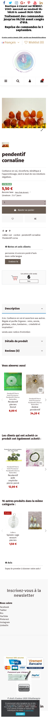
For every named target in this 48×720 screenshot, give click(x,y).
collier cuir (7, 235)
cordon (17, 235)
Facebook (4, 607)
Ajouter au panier (26, 210)
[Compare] (20, 381)
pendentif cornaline (31, 235)
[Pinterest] (9, 231)
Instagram (5, 622)
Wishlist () (36, 42)
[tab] (24, 309)
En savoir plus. (28, 710)
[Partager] (3, 231)
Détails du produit (16, 341)
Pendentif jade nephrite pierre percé (13, 479)
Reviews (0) (12, 351)
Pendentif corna (10, 238)
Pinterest (4, 619)
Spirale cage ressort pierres (13, 538)
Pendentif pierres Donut (13, 404)
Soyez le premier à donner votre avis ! (23, 568)
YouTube (4, 616)
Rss (1, 613)
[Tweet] (6, 231)
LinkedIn (4, 625)
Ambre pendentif (35, 408)
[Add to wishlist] (12, 218)
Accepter (20, 714)
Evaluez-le (13, 261)
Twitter (3, 610)
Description (12, 308)
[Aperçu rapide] (20, 386)
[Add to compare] (35, 218)
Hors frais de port (22, 192)
